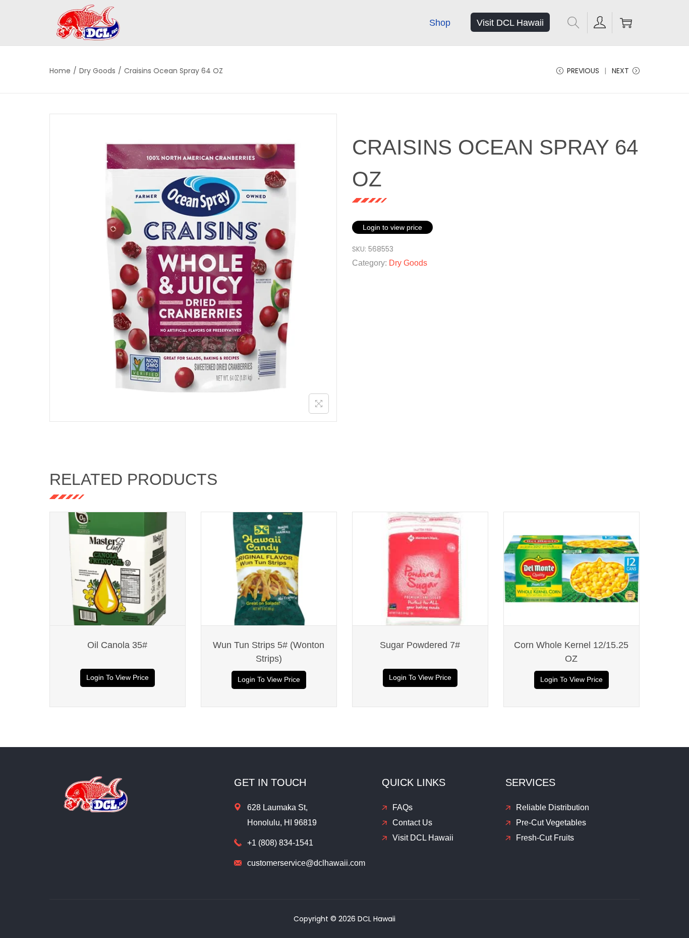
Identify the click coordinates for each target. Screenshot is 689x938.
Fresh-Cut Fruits (545, 837)
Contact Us (412, 822)
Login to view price (392, 227)
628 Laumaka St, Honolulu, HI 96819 (282, 815)
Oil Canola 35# (117, 645)
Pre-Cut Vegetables (551, 822)
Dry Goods (97, 71)
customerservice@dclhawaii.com (306, 863)
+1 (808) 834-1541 (280, 842)
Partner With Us (678, 852)
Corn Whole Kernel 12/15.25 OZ (571, 652)
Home (60, 71)
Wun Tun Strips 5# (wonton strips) (268, 652)
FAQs (402, 807)
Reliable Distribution (552, 807)
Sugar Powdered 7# (420, 645)
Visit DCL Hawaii (422, 837)
